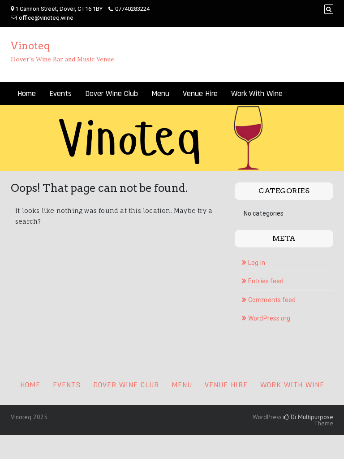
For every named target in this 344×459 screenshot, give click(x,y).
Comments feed (272, 299)
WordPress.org (269, 318)
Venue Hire (200, 93)
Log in (256, 262)
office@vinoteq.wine (46, 17)
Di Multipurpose (311, 417)
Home (26, 93)
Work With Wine (257, 93)
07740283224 (132, 8)
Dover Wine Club (111, 93)
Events (60, 93)
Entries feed (266, 281)
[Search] (328, 9)
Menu (160, 93)
